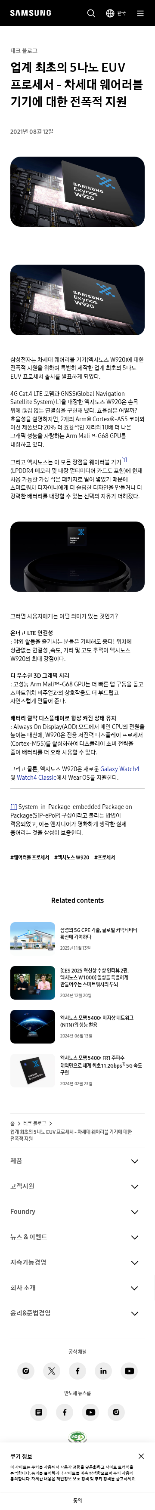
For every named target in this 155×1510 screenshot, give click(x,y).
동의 (77, 1500)
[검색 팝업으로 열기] (91, 13)
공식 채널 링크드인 (103, 1371)
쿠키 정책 (103, 1479)
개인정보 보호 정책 (72, 1479)
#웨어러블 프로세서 (29, 857)
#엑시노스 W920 (71, 857)
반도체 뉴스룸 (38, 1412)
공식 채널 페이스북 (77, 1371)
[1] (124, 459)
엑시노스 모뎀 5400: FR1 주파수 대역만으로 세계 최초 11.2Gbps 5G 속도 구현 (101, 1065)
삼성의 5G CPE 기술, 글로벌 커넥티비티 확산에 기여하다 (98, 934)
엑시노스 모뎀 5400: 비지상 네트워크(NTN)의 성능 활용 (96, 1021)
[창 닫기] (141, 1456)
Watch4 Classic (36, 777)
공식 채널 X (51, 1371)
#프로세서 (104, 857)
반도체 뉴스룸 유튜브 (90, 1412)
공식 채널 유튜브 (129, 1371)
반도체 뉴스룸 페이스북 (64, 1412)
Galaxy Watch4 (120, 769)
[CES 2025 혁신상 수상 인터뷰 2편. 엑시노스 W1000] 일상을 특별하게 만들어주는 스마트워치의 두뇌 (94, 977)
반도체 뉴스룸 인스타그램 (116, 1412)
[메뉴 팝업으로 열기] (140, 13)
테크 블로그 (34, 1123)
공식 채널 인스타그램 (25, 1371)
